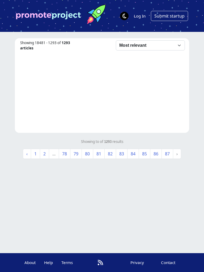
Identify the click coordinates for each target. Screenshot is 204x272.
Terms (67, 262)
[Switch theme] (124, 16)
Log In (140, 16)
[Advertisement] (102, 91)
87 (167, 154)
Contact (168, 262)
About (30, 262)
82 (110, 154)
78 (64, 154)
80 (87, 154)
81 (98, 154)
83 (121, 154)
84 (133, 154)
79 (76, 154)
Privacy (137, 262)
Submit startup (169, 16)
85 (144, 154)
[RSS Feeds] (100, 262)
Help (48, 262)
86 (156, 154)
